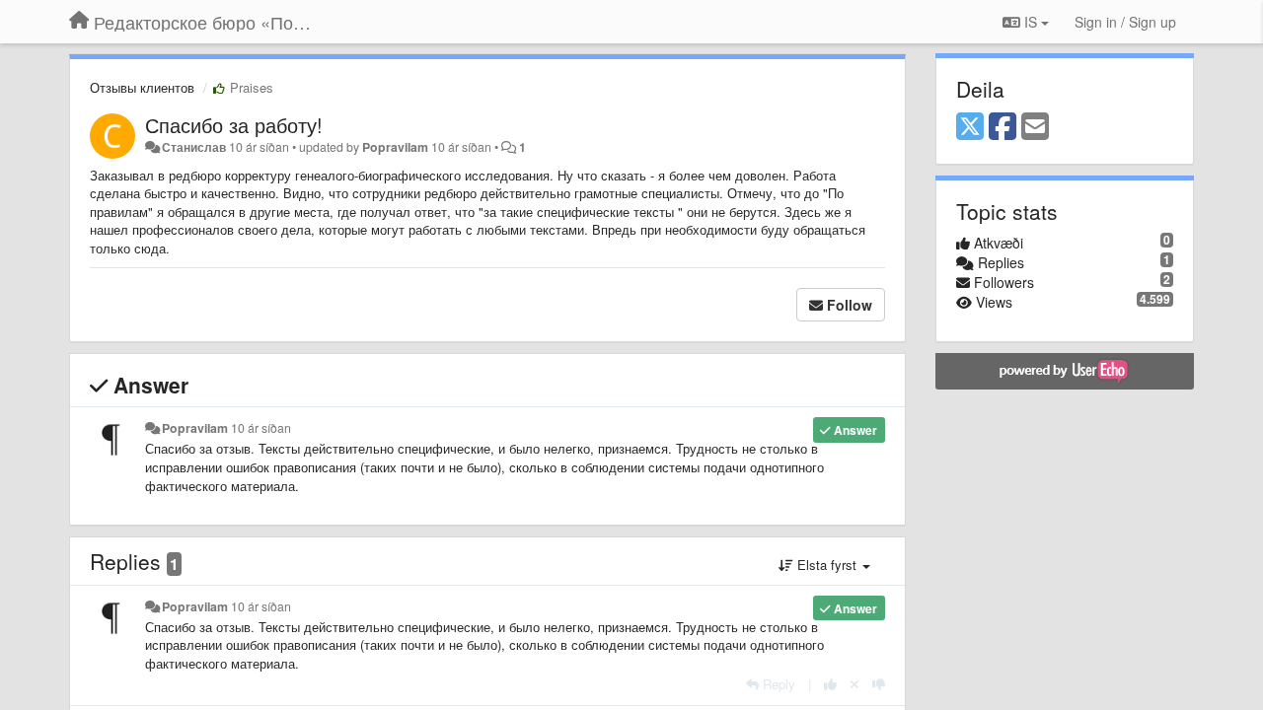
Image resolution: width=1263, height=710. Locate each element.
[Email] (1035, 127)
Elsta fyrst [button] (826, 564)
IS (1030, 22)
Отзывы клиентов (142, 87)
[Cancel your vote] (854, 683)
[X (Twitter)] (970, 127)
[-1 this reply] (878, 683)
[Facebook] (1002, 127)
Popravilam (395, 147)
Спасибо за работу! (234, 124)
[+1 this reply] (830, 683)
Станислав (194, 147)
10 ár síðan (261, 428)
